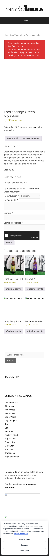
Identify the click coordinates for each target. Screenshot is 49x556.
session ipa (9, 130)
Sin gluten (9, 446)
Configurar (24, 551)
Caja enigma (11, 420)
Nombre (8, 213)
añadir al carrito (13, 289)
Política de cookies (21, 534)
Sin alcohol (10, 442)
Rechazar (24, 545)
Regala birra (10, 438)
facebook (30, 484)
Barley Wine (10, 417)
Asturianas (10, 413)
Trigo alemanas (12, 456)
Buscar (10, 360)
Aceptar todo (24, 539)
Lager (7, 428)
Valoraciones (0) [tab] (31, 138)
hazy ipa (32, 127)
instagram (10, 487)
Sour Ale (9, 449)
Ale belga (9, 406)
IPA (11, 35)
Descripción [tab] (13, 138)
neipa (39, 127)
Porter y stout (11, 435)
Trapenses (10, 453)
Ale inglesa (10, 410)
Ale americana (11, 402)
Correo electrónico (13, 223)
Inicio (6, 35)
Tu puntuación (11, 196)
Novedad (9, 431)
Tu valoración (11, 200)
